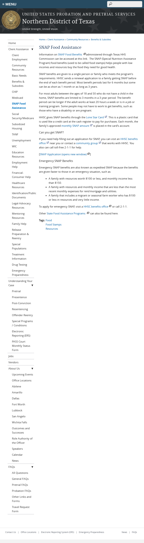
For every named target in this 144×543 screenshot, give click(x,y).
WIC (14, 146)
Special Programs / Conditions (22, 323)
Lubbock (17, 410)
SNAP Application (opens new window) (63, 154)
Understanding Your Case (20, 283)
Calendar (17, 454)
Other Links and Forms (21, 499)
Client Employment (19, 57)
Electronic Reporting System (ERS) (57, 532)
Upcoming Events (22, 374)
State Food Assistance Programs (66, 213)
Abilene (16, 386)
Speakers (17, 448)
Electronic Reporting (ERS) (21, 333)
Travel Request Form (21, 509)
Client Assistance (55, 39)
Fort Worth (18, 404)
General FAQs (20, 479)
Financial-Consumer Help (21, 175)
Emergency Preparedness (20, 273)
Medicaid (17, 97)
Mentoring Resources (18, 215)
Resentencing (20, 309)
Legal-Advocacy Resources (21, 205)
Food (49, 220)
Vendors (13, 362)
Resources (52, 228)
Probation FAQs (21, 490)
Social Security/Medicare (23, 116)
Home (42, 39)
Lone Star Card (95, 117)
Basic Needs (19, 75)
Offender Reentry (22, 315)
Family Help (19, 223)
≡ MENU (9, 4)
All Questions (20, 473)
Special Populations (19, 246)
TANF (15, 134)
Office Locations (21, 380)
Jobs (11, 356)
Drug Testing (19, 264)
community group (87, 143)
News (15, 460)
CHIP (15, 91)
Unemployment (21, 140)
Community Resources (78, 39)
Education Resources (18, 154)
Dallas (15, 398)
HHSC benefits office (96, 206)
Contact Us (10, 532)
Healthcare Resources (18, 185)
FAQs (11, 467)
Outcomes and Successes (21, 430)
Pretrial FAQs (20, 484)
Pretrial (16, 291)
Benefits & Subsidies (101, 39)
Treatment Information (19, 256)
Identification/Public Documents (23, 195)
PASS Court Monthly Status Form (21, 346)
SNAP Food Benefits (70, 54)
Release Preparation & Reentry (20, 234)
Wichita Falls (19, 422)
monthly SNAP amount (75, 125)
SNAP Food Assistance (19, 106)
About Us (14, 368)
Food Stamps (53, 224)
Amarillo (17, 392)
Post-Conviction (21, 303)
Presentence (19, 297)
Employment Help (19, 164)
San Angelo (18, 416)
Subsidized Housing (18, 126)
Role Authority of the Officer (22, 440)
